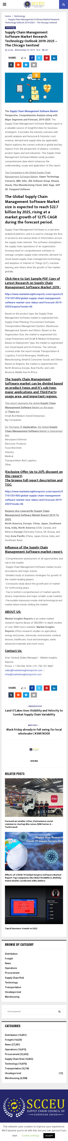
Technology (10, 28)
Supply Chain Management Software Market (34, 111)
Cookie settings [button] (30, 1135)
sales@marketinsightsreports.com (23, 670)
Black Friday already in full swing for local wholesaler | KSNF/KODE (34, 731)
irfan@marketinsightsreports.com (23, 674)
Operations (11, 968)
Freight (9, 958)
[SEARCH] (59, 1011)
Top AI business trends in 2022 (21, 928)
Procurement (12, 973)
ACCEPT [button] (49, 1135)
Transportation (13, 987)
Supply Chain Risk (14, 977)
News (8, 963)
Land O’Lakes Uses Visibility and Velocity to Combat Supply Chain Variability (34, 712)
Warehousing (12, 996)
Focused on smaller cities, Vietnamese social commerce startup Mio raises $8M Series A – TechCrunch (29, 824)
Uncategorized (13, 992)
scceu (10, 50)
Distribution (11, 954)
